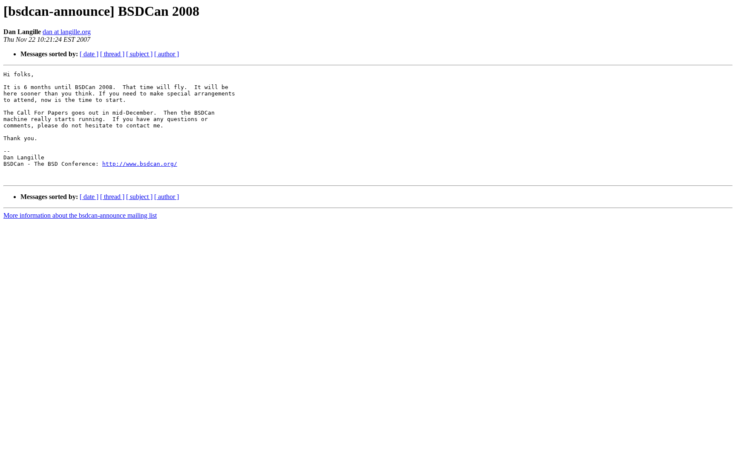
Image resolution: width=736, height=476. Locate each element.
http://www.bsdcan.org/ (139, 164)
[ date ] (89, 54)
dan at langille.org (67, 31)
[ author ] (166, 54)
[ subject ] (139, 54)
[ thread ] (112, 54)
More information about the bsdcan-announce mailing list (80, 215)
